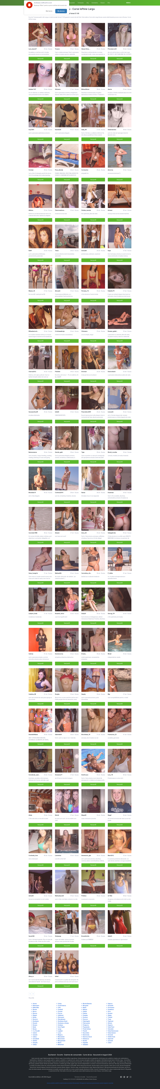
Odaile (84, 1011)
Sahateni (85, 1044)
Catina (34, 1037)
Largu (59, 1029)
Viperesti (110, 1038)
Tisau (109, 1019)
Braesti (34, 1023)
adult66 (53, 1083)
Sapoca (110, 1003)
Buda (34, 1027)
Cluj (87, 3)
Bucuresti (72, 3)
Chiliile (34, 1040)
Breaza (34, 1025)
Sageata (85, 1042)
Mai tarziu (49, 11)
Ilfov (109, 3)
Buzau (34, 1029)
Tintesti (110, 1017)
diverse (49, 1083)
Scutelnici (111, 1009)
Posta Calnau (86, 1029)
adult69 (57, 1083)
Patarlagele (86, 1021)
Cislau (60, 1003)
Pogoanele (85, 1027)
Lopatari (60, 1031)
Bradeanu (35, 1021)
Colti (59, 1007)
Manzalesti (61, 1037)
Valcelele (110, 1029)
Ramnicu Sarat (87, 1037)
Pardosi (85, 1017)
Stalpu (110, 1015)
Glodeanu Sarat (62, 1021)
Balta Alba (35, 1007)
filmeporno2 (83, 1083)
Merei (59, 1042)
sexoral (101, 1083)
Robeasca (85, 1038)
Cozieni (60, 1011)
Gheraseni (61, 1017)
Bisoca (34, 1013)
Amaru (34, 1003)
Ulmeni (110, 1023)
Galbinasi (61, 1015)
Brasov (103, 3)
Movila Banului (87, 1003)
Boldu (34, 1017)
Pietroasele (86, 1023)
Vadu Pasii (111, 1027)
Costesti (60, 1009)
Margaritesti (61, 1040)
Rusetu (84, 1040)
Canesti (34, 1035)
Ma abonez (61, 11)
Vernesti (110, 1035)
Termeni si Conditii (79, 1077)
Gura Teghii (61, 1027)
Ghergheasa (61, 1019)
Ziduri (109, 1042)
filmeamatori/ (76, 1083)
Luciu (59, 1033)
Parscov (85, 1019)
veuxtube (111, 1083)
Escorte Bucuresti (92, 1077)
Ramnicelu (85, 1035)
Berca (34, 1011)
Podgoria (85, 1025)
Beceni (34, 1009)
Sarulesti (110, 1005)
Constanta (95, 3)
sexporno (106, 1083)
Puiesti (84, 1031)
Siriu (109, 1011)
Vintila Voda (111, 1037)
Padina (84, 1013)
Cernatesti (35, 1038)
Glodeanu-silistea (63, 1023)
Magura (60, 1035)
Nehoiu (84, 1009)
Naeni (84, 1007)
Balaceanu (35, 1005)
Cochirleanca (62, 1005)
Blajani (34, 1015)
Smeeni (110, 1013)
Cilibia (34, 1044)
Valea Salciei (112, 1033)
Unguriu (110, 1025)
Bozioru (35, 1019)
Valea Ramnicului (113, 1031)
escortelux (69, 1083)
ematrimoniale (63, 1083)
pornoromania (95, 1083)
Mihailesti (61, 1044)
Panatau (85, 1015)
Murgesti (85, 1005)
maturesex (89, 1083)
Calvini (34, 1033)
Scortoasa (111, 1007)
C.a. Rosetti (36, 1031)
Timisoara (81, 3)
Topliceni (110, 1021)
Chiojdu (35, 1042)
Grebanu (60, 1025)
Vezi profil (40, 58)
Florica (60, 1013)
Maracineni (61, 1038)
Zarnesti (110, 1040)
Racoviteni (85, 1033)
